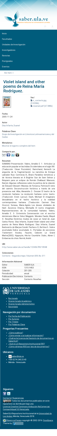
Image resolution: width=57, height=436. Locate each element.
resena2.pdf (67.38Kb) (43, 106)
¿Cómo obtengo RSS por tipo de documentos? (28, 346)
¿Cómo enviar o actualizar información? (26, 335)
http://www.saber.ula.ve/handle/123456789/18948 (24, 247)
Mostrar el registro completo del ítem (18, 146)
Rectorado (13, 298)
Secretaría (13, 307)
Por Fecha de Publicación (19, 316)
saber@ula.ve (18, 356)
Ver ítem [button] (8, 73)
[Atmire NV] (18, 423)
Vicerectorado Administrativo (21, 304)
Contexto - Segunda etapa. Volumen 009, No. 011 (23, 256)
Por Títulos (13, 322)
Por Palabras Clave (16, 324)
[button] (45, 26)
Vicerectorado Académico (20, 301)
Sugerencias (18, 398)
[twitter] (8, 393)
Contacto (7, 398)
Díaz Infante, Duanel (11, 125)
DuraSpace (48, 420)
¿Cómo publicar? (15, 333)
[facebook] (4, 393)
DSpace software (13, 420)
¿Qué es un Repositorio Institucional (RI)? (26, 344)
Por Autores (13, 319)
